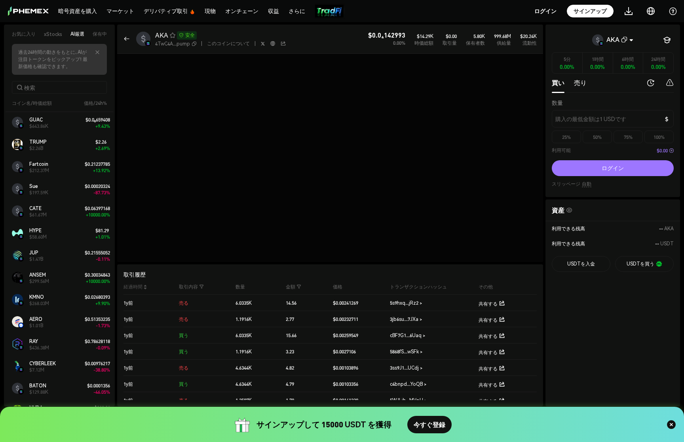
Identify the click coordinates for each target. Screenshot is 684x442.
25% (566, 137)
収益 (273, 10)
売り (580, 82)
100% (659, 137)
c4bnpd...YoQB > (408, 384)
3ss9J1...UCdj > (406, 368)
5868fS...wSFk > (406, 352)
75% (628, 137)
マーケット (120, 10)
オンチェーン (241, 10)
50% (597, 137)
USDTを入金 (581, 264)
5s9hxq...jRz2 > (406, 303)
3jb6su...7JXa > (406, 319)
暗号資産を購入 (77, 10)
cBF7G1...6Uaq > (407, 335)
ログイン (613, 167)
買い (558, 82)
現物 (210, 10)
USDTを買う (640, 264)
